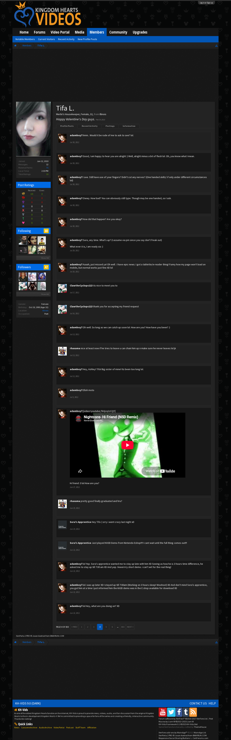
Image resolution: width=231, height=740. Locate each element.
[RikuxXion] (22, 276)
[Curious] (32, 249)
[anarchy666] (32, 286)
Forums (39, 32)
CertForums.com (200, 738)
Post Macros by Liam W (186, 720)
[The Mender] (41, 249)
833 (123, 626)
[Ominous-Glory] (41, 276)
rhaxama (75, 348)
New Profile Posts (87, 39)
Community (118, 32)
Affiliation (91, 727)
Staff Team (80, 727)
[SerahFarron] (32, 276)
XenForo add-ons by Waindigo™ (173, 732)
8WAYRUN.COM (57, 635)
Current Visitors (46, 39)
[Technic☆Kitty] (41, 286)
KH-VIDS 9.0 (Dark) (28, 703)
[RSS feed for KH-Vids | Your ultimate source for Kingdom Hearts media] (193, 712)
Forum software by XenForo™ (183, 718)
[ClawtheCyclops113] (22, 286)
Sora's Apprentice (80, 522)
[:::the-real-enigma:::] (22, 249)
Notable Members (25, 39)
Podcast (70, 727)
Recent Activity (89, 126)
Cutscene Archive (29, 727)
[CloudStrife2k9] (22, 240)
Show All (45, 258)
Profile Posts (67, 126)
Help (212, 703)
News (16, 727)
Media (79, 32)
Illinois (45, 310)
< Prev (74, 626)
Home (24, 32)
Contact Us (198, 703)
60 (46, 231)
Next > (130, 626)
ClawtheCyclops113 (81, 285)
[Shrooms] (41, 240)
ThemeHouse (200, 727)
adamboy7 (76, 135)
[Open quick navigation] (216, 45)
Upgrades (140, 32)
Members (97, 32)
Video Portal (60, 32)
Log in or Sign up (206, 2)
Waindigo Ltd (200, 732)
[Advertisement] (115, 76)
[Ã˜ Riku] (32, 240)
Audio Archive (45, 727)
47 (46, 267)
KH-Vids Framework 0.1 (178, 724)
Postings (110, 126)
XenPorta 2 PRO (23, 635)
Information (129, 126)
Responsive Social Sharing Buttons (174, 738)
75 (47, 167)
